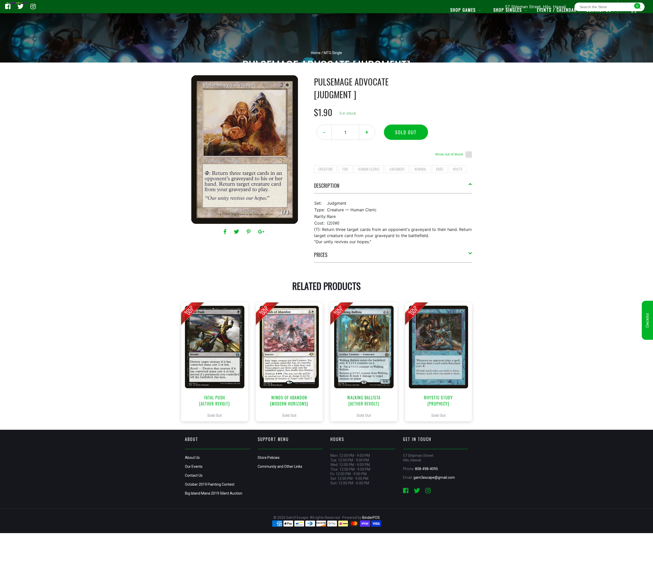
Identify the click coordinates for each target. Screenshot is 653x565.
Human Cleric (369, 169)
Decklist (647, 320)
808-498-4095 (426, 469)
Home (316, 53)
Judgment (397, 169)
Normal (420, 169)
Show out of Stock (449, 154)
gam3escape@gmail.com (434, 477)
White (457, 169)
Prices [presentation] (321, 255)
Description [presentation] (326, 185)
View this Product (217, 361)
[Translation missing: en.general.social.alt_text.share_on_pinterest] (249, 232)
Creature (325, 169)
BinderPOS (371, 517)
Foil (345, 169)
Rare (439, 169)
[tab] (393, 187)
